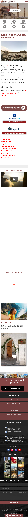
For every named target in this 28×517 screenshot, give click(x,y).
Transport (4, 28)
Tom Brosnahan (13, 509)
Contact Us (14, 513)
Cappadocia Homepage (8, 155)
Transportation (5, 153)
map (2, 74)
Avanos (3, 141)
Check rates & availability (8, 93)
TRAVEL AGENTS (14, 407)
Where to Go (14, 23)
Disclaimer (21, 509)
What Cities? (14, 10)
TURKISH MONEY (14, 410)
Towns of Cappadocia (7, 151)
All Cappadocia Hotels (7, 146)
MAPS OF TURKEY (14, 399)
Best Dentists (23, 28)
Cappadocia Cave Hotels (8, 144)
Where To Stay (14, 28)
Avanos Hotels (5, 139)
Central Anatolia (6, 157)
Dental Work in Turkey (7, 323)
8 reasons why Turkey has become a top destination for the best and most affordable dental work (13, 326)
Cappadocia (5, 65)
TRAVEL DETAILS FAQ (14, 414)
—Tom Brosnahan (6, 95)
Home (4, 23)
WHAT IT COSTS (14, 418)
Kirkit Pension (7, 87)
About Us (6, 509)
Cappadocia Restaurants (8, 148)
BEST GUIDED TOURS (14, 403)
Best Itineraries (23, 23)
